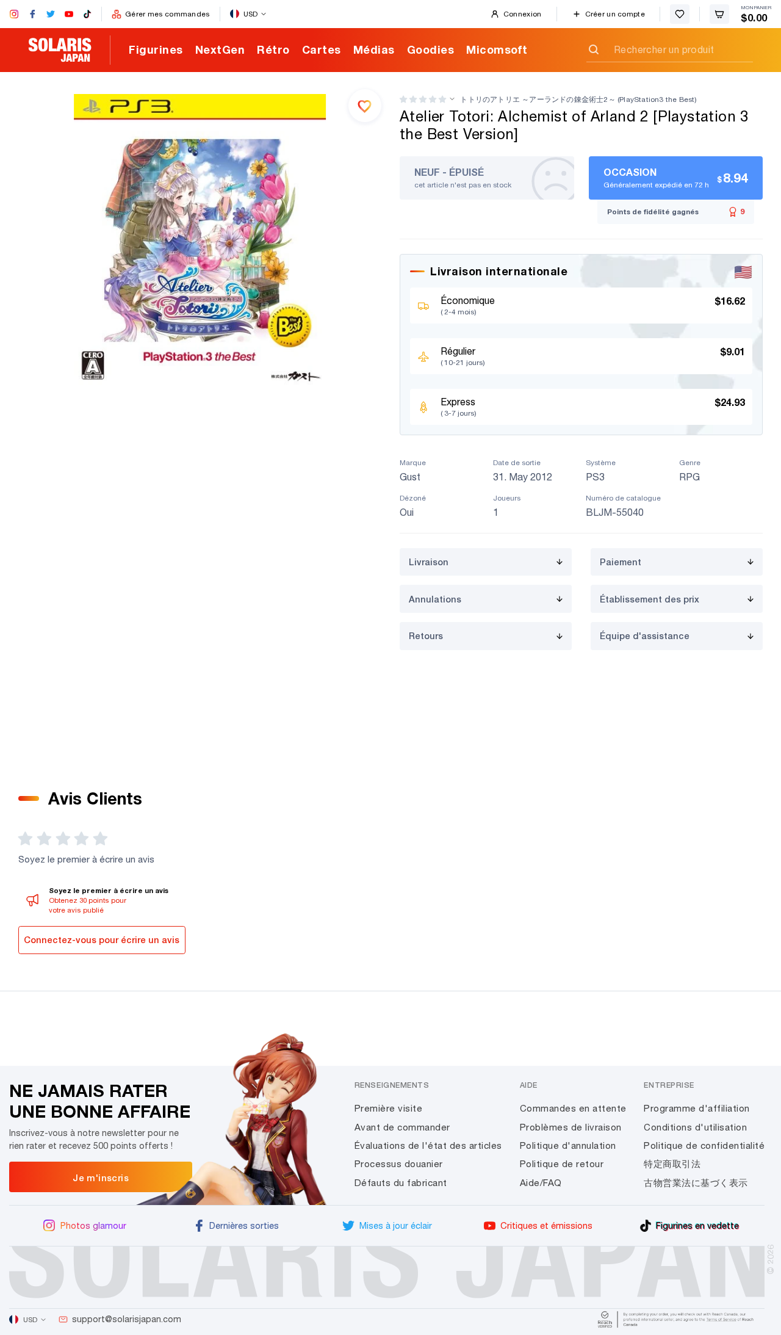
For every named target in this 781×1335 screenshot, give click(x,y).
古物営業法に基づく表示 (696, 1183)
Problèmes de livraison (571, 1127)
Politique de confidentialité (704, 1145)
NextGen (220, 49)
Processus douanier (399, 1164)
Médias (374, 49)
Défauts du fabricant (401, 1183)
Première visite (389, 1108)
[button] (423, 99)
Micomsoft (497, 49)
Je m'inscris (101, 1177)
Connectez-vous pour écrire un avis (101, 940)
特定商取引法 (672, 1164)
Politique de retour (562, 1164)
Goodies (431, 49)
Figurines (156, 49)
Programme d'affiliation (697, 1108)
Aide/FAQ (541, 1183)
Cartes (321, 49)
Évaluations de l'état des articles (428, 1145)
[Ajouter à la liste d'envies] (364, 105)
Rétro (273, 49)
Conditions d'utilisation (695, 1127)
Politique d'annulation (568, 1145)
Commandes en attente (573, 1108)
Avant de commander (402, 1127)
